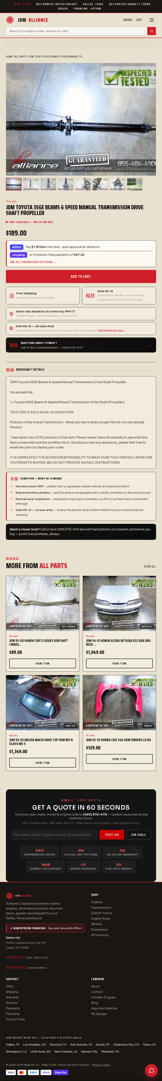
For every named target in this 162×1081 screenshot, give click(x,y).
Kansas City (89, 1051)
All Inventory (100, 935)
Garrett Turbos (101, 913)
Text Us (112, 834)
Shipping (12, 992)
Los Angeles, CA (34, 1044)
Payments (13, 1008)
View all (150, 566)
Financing (12, 1014)
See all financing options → (33, 262)
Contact (97, 992)
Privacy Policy (15, 1019)
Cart (139, 19)
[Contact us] (151, 1070)
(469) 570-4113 (95, 814)
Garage (127, 19)
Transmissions (101, 907)
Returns (11, 1003)
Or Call (138, 835)
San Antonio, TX (81, 1044)
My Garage (98, 1014)
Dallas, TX (12, 1044)
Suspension (99, 929)
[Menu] (151, 19)
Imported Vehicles (104, 1008)
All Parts (21, 56)
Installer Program (103, 997)
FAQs (10, 986)
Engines (97, 902)
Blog (94, 1003)
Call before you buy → (112, 330)
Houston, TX (58, 1044)
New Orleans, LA (65, 1051)
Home (9, 56)
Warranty (12, 997)
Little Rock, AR (40, 1051)
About (95, 986)
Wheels (96, 924)
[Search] (151, 31)
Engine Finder (100, 918)
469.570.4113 (15, 957)
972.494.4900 (16, 967)
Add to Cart (81, 276)
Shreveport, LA (16, 1051)
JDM (33, 20)
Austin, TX (102, 1044)
